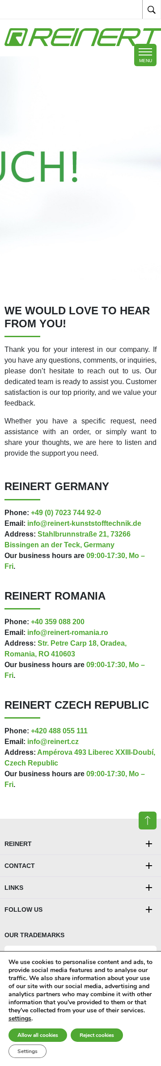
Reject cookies (97, 1035)
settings (19, 1019)
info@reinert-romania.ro (67, 632)
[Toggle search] (152, 9)
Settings (27, 1051)
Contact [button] (19, 865)
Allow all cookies (37, 1035)
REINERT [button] (18, 843)
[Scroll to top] (148, 820)
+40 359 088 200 (58, 622)
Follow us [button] (23, 909)
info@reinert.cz (53, 741)
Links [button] (13, 887)
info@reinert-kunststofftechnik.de (84, 523)
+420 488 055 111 (59, 731)
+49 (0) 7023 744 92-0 (66, 512)
